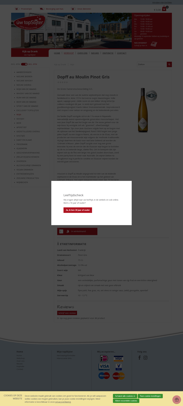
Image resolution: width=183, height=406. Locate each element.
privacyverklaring (63, 401)
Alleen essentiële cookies (126, 401)
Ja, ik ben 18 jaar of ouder (78, 210)
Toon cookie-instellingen (150, 396)
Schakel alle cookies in (125, 396)
